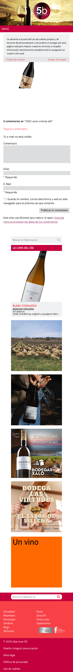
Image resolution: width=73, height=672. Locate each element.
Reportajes (9, 615)
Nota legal (9, 655)
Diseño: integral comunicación (20, 648)
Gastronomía (43, 623)
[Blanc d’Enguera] (36, 276)
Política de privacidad (15, 662)
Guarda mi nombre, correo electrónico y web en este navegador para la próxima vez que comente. (35, 201)
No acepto (61, 59)
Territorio (8, 623)
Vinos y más (42, 619)
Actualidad (9, 611)
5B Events (8, 631)
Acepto (51, 59)
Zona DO (41, 615)
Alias (6, 169)
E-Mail (7, 184)
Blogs (6, 627)
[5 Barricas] (42, 11)
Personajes (9, 619)
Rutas (39, 611)
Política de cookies (16, 59)
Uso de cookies (11, 669)
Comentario (10, 143)
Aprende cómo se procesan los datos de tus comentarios (33, 220)
